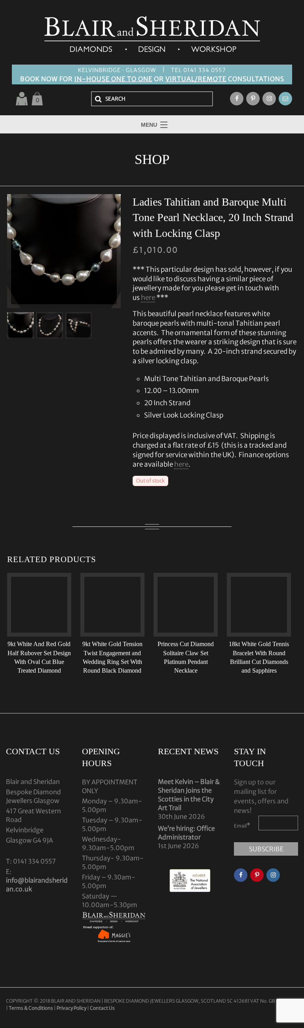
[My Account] (22, 98)
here (148, 297)
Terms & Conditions (31, 1008)
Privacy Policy (71, 1008)
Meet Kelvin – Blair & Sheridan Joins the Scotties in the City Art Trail (189, 795)
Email (242, 825)
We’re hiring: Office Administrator (186, 832)
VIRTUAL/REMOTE (195, 79)
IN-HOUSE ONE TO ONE (113, 79)
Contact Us (102, 1008)
